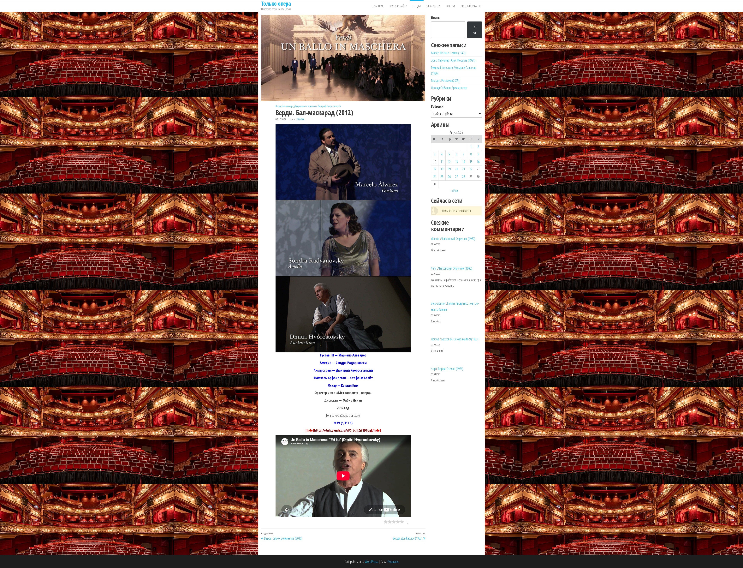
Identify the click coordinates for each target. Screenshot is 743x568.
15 (471, 161)
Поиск (435, 17)
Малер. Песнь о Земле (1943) (448, 53)
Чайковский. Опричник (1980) (458, 238)
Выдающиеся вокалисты (306, 106)
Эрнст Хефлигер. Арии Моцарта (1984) (453, 60)
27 (456, 176)
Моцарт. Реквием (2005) (445, 80)
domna (300, 119)
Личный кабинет (471, 6)
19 (449, 169)
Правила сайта (398, 6)
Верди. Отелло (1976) (450, 368)
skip (433, 368)
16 (478, 161)
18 (442, 169)
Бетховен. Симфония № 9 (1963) (459, 339)
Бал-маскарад (288, 106)
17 (434, 169)
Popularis (393, 561)
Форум (450, 6)
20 (456, 169)
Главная (378, 6)
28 (463, 176)
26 (449, 176)
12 (449, 161)
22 (471, 169)
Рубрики (437, 106)
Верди (417, 6)
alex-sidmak (438, 303)
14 (463, 161)
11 (442, 161)
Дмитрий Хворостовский (329, 106)
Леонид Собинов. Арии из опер (449, 87)
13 (456, 161)
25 (442, 176)
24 (434, 176)
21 (463, 169)
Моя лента (433, 6)
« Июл (454, 190)
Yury (433, 268)
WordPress (371, 561)
